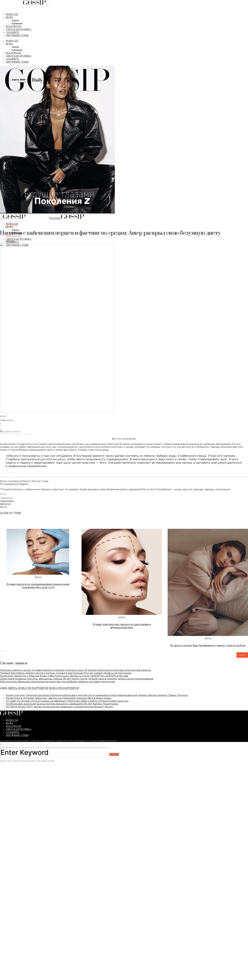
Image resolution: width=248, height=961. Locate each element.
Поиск (3, 651)
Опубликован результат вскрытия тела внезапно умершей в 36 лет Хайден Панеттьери (62, 703)
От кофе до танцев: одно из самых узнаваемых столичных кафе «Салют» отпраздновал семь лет (67, 700)
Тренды (15, 20)
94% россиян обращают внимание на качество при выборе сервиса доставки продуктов (57, 681)
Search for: (6, 747)
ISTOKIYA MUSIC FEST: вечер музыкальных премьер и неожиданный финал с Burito (59, 706)
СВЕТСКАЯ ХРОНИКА (18, 29)
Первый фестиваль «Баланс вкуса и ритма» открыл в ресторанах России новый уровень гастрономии (65, 673)
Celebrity (12, 32)
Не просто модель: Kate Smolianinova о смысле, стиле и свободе (208, 645)
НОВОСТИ (12, 14)
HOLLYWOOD (13, 26)
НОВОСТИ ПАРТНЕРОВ (64, 688)
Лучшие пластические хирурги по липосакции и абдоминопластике (122, 626)
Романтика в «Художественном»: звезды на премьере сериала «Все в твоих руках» (59, 698)
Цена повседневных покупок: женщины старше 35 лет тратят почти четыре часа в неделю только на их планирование (76, 678)
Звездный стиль (17, 35)
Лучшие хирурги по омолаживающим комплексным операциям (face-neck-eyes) (37, 586)
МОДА (9, 17)
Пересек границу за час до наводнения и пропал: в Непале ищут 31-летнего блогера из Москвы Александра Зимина (75, 670)
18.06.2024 (10, 241)
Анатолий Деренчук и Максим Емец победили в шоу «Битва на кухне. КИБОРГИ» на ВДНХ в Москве (64, 675)
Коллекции (16, 23)
